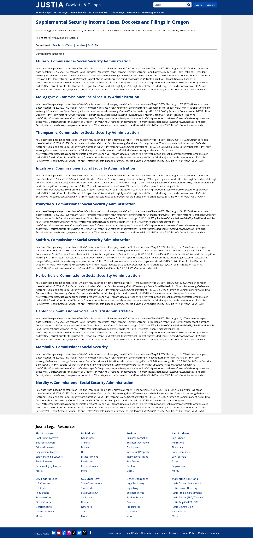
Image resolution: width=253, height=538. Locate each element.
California (86, 497)
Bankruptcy (87, 438)
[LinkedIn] (54, 533)
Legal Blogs (132, 488)
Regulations (42, 492)
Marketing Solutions (153, 12)
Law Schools (100, 12)
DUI (83, 452)
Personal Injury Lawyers (49, 466)
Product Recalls (134, 497)
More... (39, 470)
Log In (198, 5)
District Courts (44, 506)
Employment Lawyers (47, 452)
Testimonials (179, 511)
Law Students (180, 433)
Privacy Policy (188, 533)
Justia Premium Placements (187, 492)
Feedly (56, 45)
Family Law (87, 461)
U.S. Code (41, 488)
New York (86, 506)
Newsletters (133, 12)
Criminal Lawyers (45, 447)
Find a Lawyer (43, 12)
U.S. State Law (90, 479)
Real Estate (132, 461)
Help (156, 533)
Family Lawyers (44, 461)
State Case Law (89, 492)
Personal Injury (89, 466)
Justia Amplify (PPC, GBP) (185, 502)
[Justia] (50, 4)
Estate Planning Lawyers (49, 456)
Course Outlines (181, 452)
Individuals (88, 433)
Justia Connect (115, 533)
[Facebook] (64, 533)
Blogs (175, 461)
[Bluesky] (79, 533)
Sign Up (211, 5)
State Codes (87, 488)
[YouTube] (59, 533)
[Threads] (74, 533)
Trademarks (133, 506)
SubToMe (93, 45)
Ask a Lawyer (61, 12)
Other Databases (137, 479)
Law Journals (179, 456)
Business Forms (135, 492)
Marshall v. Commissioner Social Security (72, 346)
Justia (45, 533)
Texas (84, 511)
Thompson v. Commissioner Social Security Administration (87, 132)
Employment (133, 447)
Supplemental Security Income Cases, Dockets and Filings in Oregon (112, 22)
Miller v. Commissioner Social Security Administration (83, 61)
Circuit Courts (43, 502)
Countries (131, 511)
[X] (84, 533)
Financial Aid (178, 447)
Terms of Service (169, 533)
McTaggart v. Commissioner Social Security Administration (87, 96)
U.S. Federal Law (46, 479)
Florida (85, 502)
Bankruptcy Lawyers (47, 438)
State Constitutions (91, 483)
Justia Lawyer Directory (184, 488)
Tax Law (131, 466)
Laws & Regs (117, 12)
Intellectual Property (137, 452)
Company (146, 533)
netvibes (80, 45)
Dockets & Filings (45, 511)
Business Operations (137, 442)
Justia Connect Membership (187, 483)
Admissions (178, 442)
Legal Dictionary (135, 483)
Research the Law (81, 12)
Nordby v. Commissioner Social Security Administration (84, 382)
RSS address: (43, 37)
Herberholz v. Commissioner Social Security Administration (88, 275)
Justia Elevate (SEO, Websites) (188, 497)
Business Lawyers (45, 442)
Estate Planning (89, 456)
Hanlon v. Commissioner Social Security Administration (84, 311)
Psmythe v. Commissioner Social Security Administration (86, 203)
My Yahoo (67, 45)
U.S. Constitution (45, 483)
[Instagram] (69, 533)
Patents (130, 502)
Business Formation (137, 438)
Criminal (85, 442)
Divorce (85, 447)
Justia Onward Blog (182, 506)
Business (132, 433)
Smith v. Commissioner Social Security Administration (83, 239)
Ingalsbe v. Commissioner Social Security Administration (85, 168)
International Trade (137, 456)
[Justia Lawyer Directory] (89, 533)
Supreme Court (44, 497)
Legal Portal (132, 533)
